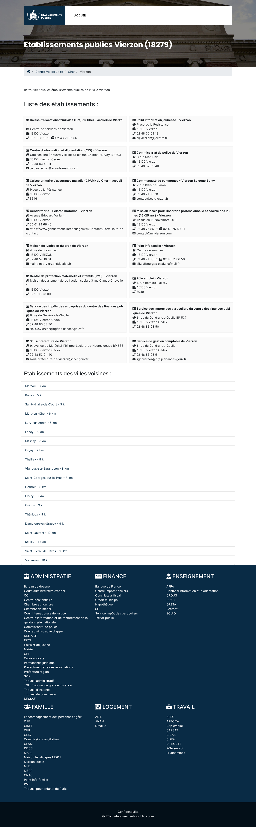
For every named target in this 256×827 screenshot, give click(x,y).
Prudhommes (175, 753)
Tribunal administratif (39, 681)
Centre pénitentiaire (38, 600)
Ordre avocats (34, 658)
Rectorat (172, 609)
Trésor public (104, 618)
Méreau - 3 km (35, 386)
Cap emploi (174, 726)
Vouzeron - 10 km (37, 560)
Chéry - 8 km (34, 496)
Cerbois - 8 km (35, 487)
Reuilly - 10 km (35, 542)
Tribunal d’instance (37, 690)
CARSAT (172, 730)
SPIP (27, 676)
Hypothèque (104, 604)
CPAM (28, 744)
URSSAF (30, 699)
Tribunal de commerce (40, 694)
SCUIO (171, 613)
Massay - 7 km (35, 441)
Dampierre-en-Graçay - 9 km (45, 523)
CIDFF (28, 726)
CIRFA (170, 739)
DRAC (170, 600)
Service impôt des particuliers (116, 613)
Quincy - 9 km (35, 505)
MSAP (28, 771)
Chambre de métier (37, 609)
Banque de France (108, 586)
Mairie (28, 649)
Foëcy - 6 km (34, 432)
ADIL (98, 717)
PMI (26, 784)
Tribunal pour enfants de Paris (45, 789)
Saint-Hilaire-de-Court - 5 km (46, 404)
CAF (27, 721)
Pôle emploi (174, 748)
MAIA (27, 753)
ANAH (99, 721)
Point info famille (36, 780)
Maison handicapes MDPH (42, 757)
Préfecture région (36, 672)
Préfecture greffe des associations (48, 667)
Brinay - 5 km (34, 395)
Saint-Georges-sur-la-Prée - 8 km (49, 478)
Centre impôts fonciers (111, 591)
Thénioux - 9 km (36, 514)
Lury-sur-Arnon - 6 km (41, 423)
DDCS (28, 748)
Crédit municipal (106, 600)
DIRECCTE (173, 744)
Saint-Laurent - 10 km (40, 533)
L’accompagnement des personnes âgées (53, 717)
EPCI (27, 640)
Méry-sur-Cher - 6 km (40, 413)
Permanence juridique (39, 663)
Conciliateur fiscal (108, 595)
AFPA (170, 586)
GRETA (171, 604)
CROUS (171, 595)
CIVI (27, 730)
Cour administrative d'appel (43, 631)
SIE (97, 609)
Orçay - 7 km (34, 450)
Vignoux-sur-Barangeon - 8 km (47, 468)
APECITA (172, 721)
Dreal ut (100, 726)
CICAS (171, 735)
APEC (170, 717)
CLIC (27, 735)
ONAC (28, 775)
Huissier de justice (37, 645)
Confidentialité (128, 812)
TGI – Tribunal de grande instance (48, 685)
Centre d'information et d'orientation (192, 591)
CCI (26, 595)
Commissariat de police (41, 627)
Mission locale (34, 762)
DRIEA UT (31, 636)
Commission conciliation (41, 739)
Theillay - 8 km (35, 459)
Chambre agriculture (38, 604)
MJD (27, 766)
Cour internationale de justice (45, 613)
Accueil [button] (80, 15)
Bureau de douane (37, 586)
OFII (26, 654)
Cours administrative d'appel (44, 591)
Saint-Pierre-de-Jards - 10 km (46, 551)
